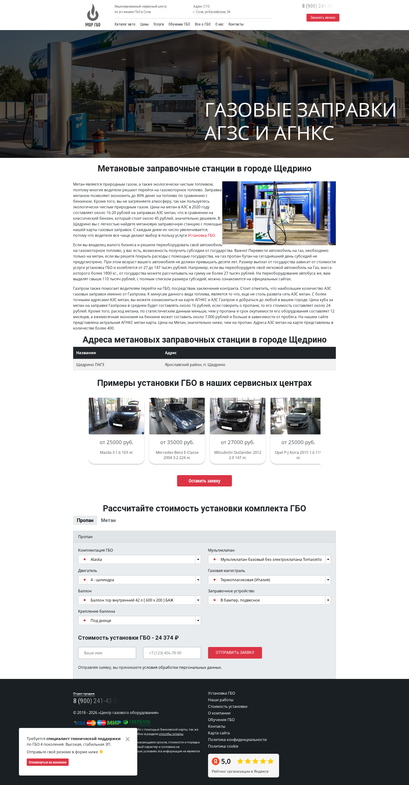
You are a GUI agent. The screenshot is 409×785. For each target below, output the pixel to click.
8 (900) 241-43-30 (320, 6)
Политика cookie (223, 752)
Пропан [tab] (94, 523)
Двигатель (87, 576)
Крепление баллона (96, 617)
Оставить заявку (204, 480)
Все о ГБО (203, 24)
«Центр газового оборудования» (128, 718)
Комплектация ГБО (95, 556)
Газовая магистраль (226, 576)
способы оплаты (171, 740)
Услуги (158, 24)
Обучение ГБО (179, 24)
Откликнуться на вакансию (48, 762)
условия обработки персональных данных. (182, 673)
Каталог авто (125, 24)
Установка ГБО (201, 235)
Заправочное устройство (231, 597)
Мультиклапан (221, 556)
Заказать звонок (323, 17)
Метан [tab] (133, 523)
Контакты (236, 24)
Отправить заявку (235, 659)
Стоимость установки (227, 712)
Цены (144, 24)
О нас (219, 24)
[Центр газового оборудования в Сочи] (92, 15)
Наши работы (220, 706)
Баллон (85, 597)
